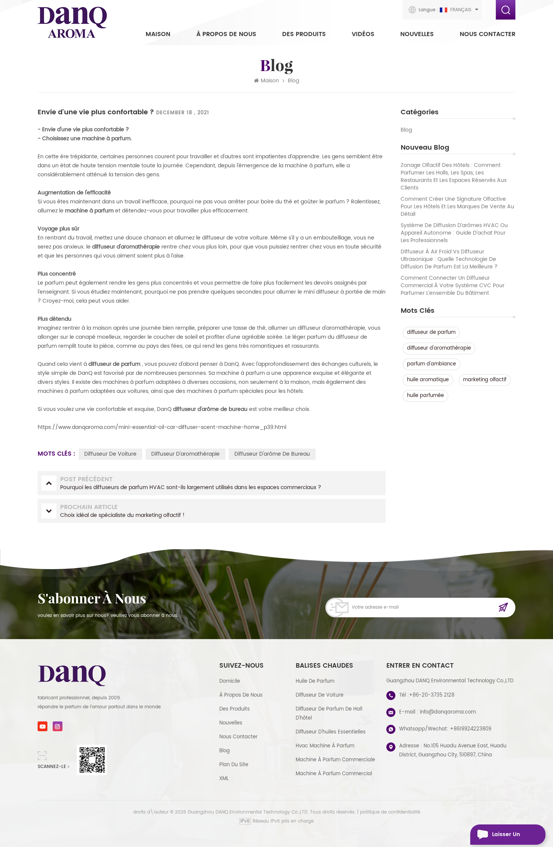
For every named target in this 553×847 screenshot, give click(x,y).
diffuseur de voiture (110, 454)
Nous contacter (487, 34)
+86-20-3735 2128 (431, 695)
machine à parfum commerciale (335, 760)
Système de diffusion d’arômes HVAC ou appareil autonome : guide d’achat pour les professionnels (454, 233)
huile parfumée (425, 396)
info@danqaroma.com (448, 712)
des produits (234, 709)
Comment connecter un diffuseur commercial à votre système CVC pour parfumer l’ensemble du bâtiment (452, 285)
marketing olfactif (484, 380)
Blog (406, 130)
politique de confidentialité (390, 812)
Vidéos (363, 34)
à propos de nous (241, 695)
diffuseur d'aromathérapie (439, 348)
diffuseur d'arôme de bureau (272, 454)
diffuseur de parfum (431, 332)
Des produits (304, 34)
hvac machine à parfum (325, 746)
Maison (158, 34)
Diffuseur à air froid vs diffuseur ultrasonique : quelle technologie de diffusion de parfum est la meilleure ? (449, 259)
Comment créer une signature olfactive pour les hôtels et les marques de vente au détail (457, 206)
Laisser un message (506, 837)
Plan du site (233, 765)
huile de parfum (315, 681)
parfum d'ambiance (431, 364)
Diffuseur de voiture (319, 695)
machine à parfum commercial (334, 774)
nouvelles (417, 34)
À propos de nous (226, 34)
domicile (229, 681)
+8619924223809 (470, 729)
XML (224, 779)
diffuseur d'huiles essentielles (331, 732)
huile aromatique (428, 380)
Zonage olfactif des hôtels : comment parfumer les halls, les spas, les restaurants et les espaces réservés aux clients (454, 177)
